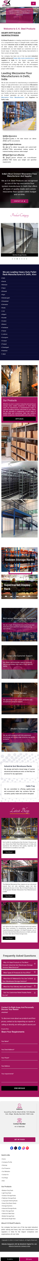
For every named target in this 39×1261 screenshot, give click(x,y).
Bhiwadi (4, 291)
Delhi (3, 278)
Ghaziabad (5, 301)
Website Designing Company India (19, 1246)
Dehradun (5, 304)
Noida (3, 308)
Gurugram (5, 337)
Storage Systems (7, 1206)
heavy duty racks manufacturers (24, 58)
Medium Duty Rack (7, 1190)
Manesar (4, 284)
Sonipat (4, 341)
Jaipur (4, 354)
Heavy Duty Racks (19, 379)
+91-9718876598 (19, 1126)
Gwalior (4, 321)
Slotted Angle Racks (19, 478)
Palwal (4, 331)
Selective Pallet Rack (8, 1213)
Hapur (4, 288)
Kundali (4, 317)
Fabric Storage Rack (8, 1211)
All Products (19, 419)
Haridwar (4, 350)
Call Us (10, 1259)
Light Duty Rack (6, 1193)
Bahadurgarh (6, 298)
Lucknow (4, 334)
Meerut (4, 324)
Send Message (19, 1088)
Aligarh (4, 314)
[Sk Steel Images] (19, 559)
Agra (3, 294)
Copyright (5, 1240)
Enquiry (29, 1259)
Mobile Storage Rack (8, 1216)
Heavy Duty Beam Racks (9, 1203)
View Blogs (8, 852)
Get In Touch (19, 1139)
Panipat (4, 344)
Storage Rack (19, 440)
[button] (3, 15)
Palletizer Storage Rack (9, 1198)
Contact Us (18, 201)
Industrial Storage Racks (9, 1208)
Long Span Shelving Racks (10, 1200)
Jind (3, 311)
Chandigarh (5, 347)
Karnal (4, 281)
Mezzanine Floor (19, 255)
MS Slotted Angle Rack (9, 1218)
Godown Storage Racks (9, 1195)
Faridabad (5, 327)
